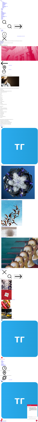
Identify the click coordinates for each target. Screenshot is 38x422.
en (1, 31)
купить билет (1, 43)
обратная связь (2, 363)
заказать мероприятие (3, 365)
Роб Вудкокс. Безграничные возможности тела (5, 226)
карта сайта (5, 421)
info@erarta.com (1, 42)
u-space (3, 5)
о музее (2, 360)
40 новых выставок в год (4, 3)
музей (1, 1)
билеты (3, 7)
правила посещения (2, 421)
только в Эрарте (3, 4)
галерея (2, 9)
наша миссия (3, 2)
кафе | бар (2, 18)
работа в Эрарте (2, 361)
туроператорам (2, 364)
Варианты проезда (2, 41)
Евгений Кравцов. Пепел (3, 237)
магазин (2, 19)
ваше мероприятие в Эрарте (5, 6)
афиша (2, 8)
